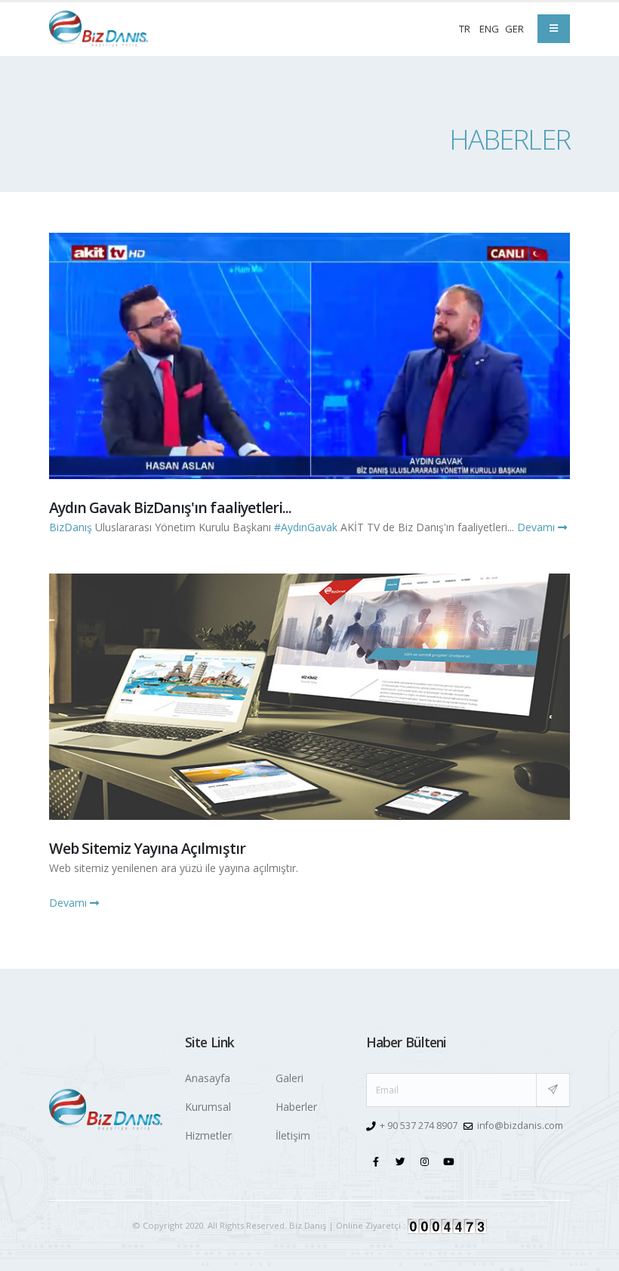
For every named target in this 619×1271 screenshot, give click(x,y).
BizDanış (70, 527)
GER (514, 29)
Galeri (289, 1078)
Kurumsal (208, 1106)
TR (464, 29)
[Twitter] (400, 1160)
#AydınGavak (305, 527)
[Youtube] (449, 1160)
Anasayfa (207, 1078)
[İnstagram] (425, 1160)
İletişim (293, 1135)
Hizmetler (208, 1135)
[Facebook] (376, 1160)
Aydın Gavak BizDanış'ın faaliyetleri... (170, 507)
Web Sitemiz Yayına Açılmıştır (147, 848)
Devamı (537, 527)
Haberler (296, 1106)
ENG (489, 29)
